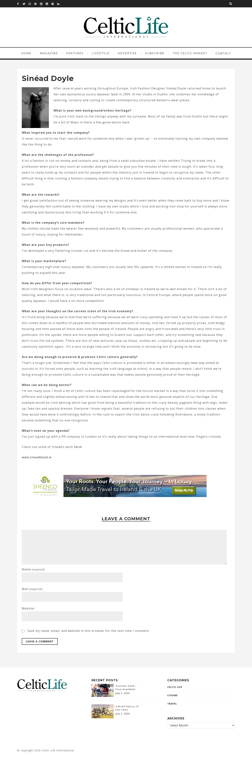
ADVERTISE (127, 53)
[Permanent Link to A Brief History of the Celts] (103, 717)
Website (28, 608)
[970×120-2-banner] (117, 496)
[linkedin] (60, 3)
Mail (32, 589)
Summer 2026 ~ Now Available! (126, 687)
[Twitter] (25, 3)
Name (33, 569)
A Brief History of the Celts (127, 708)
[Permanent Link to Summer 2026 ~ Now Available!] (103, 696)
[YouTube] (48, 3)
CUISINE (172, 695)
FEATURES (75, 53)
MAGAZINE (49, 53)
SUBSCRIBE (155, 53)
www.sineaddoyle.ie (37, 457)
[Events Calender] (43, 3)
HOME (26, 53)
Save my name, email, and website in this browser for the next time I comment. (88, 631)
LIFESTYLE (101, 53)
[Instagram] (31, 3)
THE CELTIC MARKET (190, 53)
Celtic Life (174, 687)
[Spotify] (54, 3)
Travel (172, 703)
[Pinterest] (37, 3)
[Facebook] (20, 3)
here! (78, 447)
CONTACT (223, 53)
